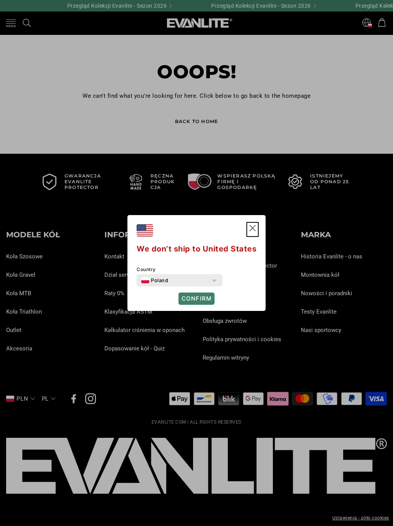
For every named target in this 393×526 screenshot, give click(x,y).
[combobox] (154, 280)
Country (146, 269)
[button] (252, 229)
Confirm (196, 298)
